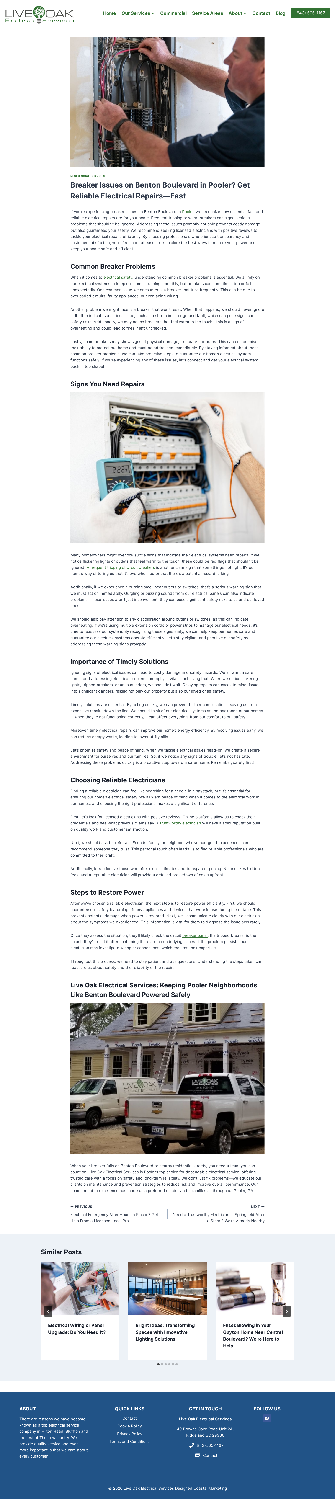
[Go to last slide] (48, 1311)
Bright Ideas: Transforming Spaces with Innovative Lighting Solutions (165, 1332)
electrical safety (117, 277)
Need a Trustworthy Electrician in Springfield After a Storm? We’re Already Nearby (219, 1214)
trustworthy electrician (180, 823)
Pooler (187, 211)
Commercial (173, 13)
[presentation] (80, 1288)
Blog (281, 13)
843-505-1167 (210, 1445)
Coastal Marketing (210, 1488)
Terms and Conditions (129, 1441)
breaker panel (195, 935)
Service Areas (207, 13)
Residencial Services (87, 176)
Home (109, 13)
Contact (261, 13)
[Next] (287, 1311)
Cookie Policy (129, 1426)
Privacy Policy (129, 1434)
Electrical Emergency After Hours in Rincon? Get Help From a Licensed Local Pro (114, 1214)
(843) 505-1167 (310, 12)
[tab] (158, 1364)
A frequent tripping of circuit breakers (121, 567)
